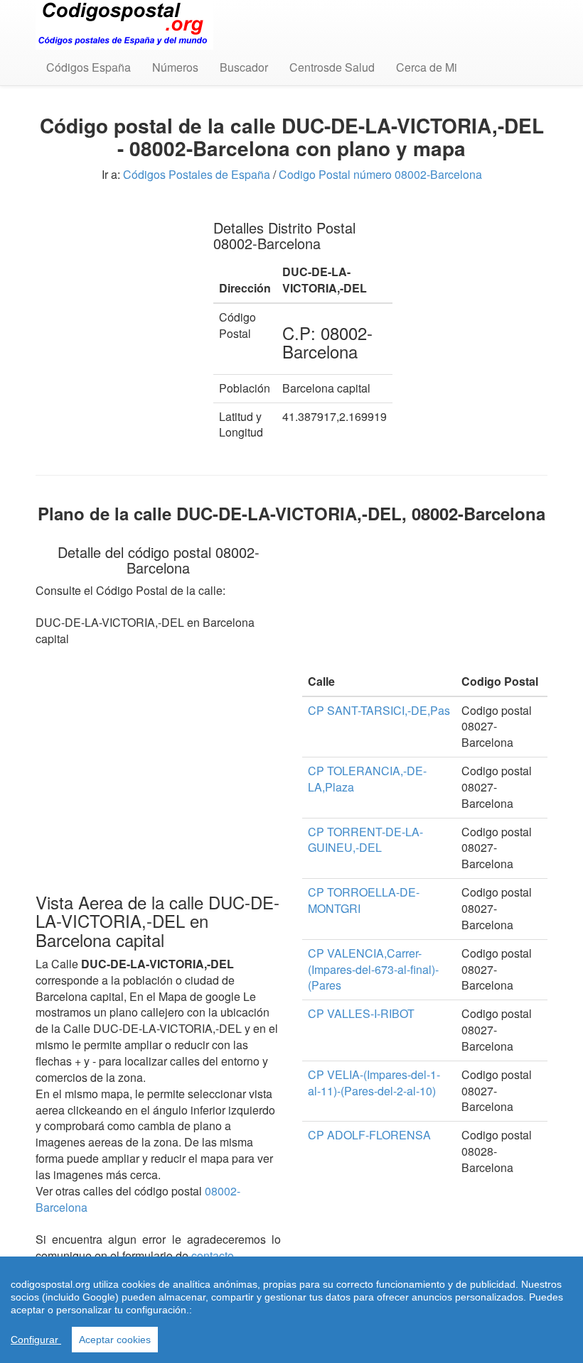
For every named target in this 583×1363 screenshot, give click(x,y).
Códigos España (88, 67)
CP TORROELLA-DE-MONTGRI (363, 900)
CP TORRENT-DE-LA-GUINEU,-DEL (365, 839)
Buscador (244, 67)
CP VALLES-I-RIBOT (361, 1013)
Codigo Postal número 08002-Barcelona (380, 174)
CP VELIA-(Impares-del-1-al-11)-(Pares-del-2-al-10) (374, 1082)
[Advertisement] (114, 277)
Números (175, 67)
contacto (212, 1255)
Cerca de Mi (426, 67)
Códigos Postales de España (196, 174)
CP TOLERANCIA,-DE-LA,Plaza (367, 778)
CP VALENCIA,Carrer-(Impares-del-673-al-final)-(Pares (373, 969)
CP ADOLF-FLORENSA (369, 1135)
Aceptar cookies (115, 1339)
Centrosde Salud (332, 67)
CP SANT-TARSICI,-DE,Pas (379, 710)
